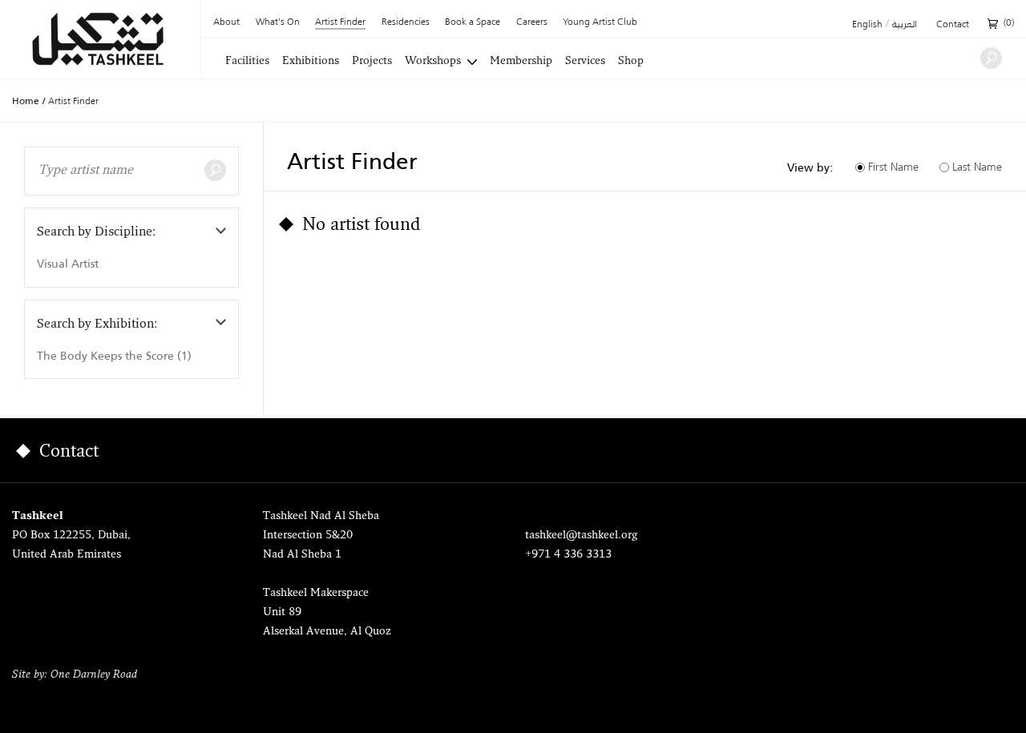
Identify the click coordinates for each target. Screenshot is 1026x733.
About (226, 22)
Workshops (433, 61)
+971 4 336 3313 (568, 555)
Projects (372, 61)
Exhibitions (310, 61)
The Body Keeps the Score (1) (114, 355)
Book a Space (472, 22)
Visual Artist (68, 263)
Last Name (977, 166)
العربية (904, 24)
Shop (631, 61)
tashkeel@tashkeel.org (581, 536)
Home (25, 101)
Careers (531, 22)
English (867, 24)
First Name (893, 166)
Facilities (247, 61)
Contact (952, 24)
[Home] (100, 39)
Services (585, 61)
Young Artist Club (600, 22)
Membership (521, 61)
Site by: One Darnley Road (74, 675)
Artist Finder (340, 23)
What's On (278, 22)
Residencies (406, 22)
